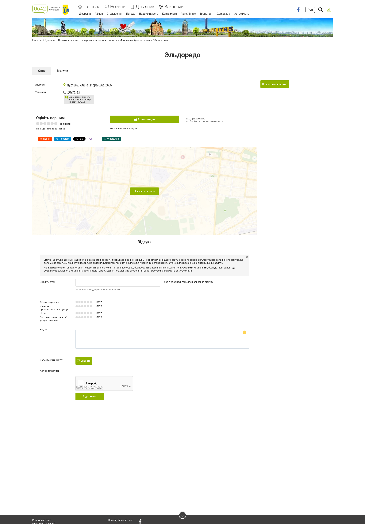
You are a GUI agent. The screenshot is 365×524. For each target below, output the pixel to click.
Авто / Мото (188, 13)
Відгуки (62, 71)
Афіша (99, 13)
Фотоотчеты (241, 13)
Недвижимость (148, 13)
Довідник (145, 6)
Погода (130, 13)
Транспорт (206, 13)
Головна (91, 6)
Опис (41, 71)
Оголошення (114, 13)
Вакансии (174, 6)
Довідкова (223, 13)
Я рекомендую (146, 119)
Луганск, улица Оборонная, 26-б (89, 85)
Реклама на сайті (41, 520)
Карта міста (169, 13)
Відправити (89, 396)
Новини (118, 6)
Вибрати (85, 360)
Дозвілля (85, 13)
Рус (310, 10)
